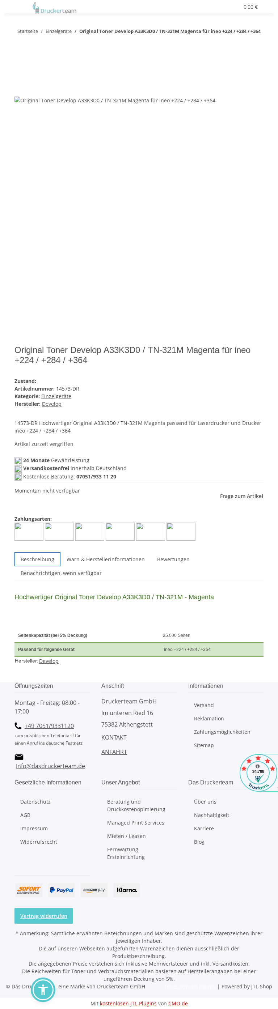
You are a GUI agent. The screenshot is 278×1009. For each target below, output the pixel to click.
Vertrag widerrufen (43, 915)
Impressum (34, 828)
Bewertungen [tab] (173, 559)
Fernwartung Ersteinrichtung (126, 853)
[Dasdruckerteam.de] (54, 8)
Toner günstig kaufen (190, 986)
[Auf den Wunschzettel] (33, 88)
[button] (207, 6)
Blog (199, 841)
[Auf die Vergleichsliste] (20, 88)
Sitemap (204, 745)
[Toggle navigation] (23, 8)
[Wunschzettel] (230, 6)
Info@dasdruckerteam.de (50, 766)
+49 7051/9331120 (49, 726)
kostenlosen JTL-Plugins (128, 1003)
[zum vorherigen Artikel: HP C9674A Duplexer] (33, 46)
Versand (204, 705)
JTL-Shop (261, 986)
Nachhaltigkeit (211, 815)
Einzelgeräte (56, 396)
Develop (49, 660)
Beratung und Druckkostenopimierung (136, 805)
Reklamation (209, 718)
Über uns (205, 801)
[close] (20, 73)
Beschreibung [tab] (37, 559)
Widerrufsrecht (38, 841)
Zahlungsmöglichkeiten (222, 731)
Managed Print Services (135, 822)
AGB (25, 815)
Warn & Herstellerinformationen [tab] (106, 559)
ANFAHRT (114, 752)
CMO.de (178, 1003)
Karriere (204, 828)
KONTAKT (114, 737)
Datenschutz (35, 801)
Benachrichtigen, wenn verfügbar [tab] (61, 573)
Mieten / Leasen (126, 836)
